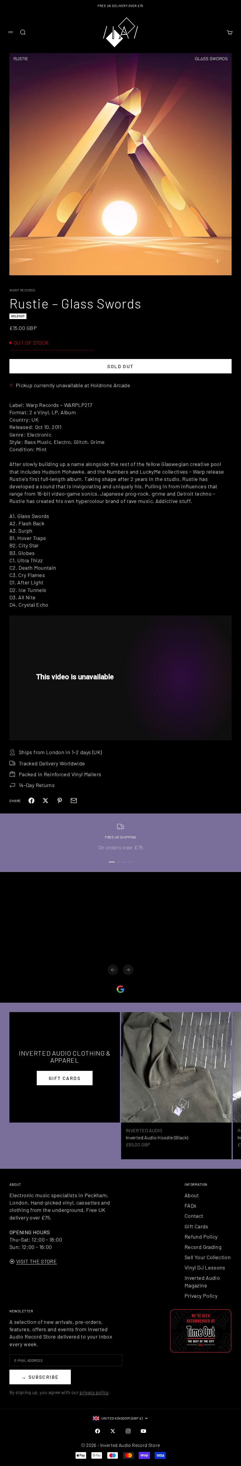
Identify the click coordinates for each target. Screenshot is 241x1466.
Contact (194, 1215)
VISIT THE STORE (36, 1261)
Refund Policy (201, 1236)
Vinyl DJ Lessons (205, 1267)
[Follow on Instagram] (128, 1431)
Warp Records (22, 290)
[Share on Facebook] (31, 800)
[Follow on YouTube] (143, 1431)
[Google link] (120, 989)
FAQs (190, 1205)
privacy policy (94, 1392)
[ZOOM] (217, 261)
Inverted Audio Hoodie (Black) (157, 1137)
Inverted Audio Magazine (202, 1281)
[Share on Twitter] (45, 800)
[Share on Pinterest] (59, 800)
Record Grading (203, 1247)
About (192, 1195)
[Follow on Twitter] (113, 1431)
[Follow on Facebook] (98, 1431)
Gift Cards (196, 1226)
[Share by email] (73, 800)
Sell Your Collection (208, 1257)
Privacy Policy (201, 1295)
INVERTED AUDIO (144, 1130)
